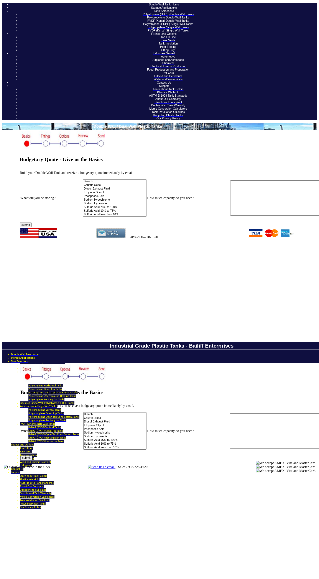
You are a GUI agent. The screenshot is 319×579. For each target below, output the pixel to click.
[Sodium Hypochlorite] (114, 200)
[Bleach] (114, 181)
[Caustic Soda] (114, 185)
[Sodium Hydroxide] (114, 203)
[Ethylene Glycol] (114, 192)
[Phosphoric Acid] (114, 196)
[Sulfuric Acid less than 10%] (114, 214)
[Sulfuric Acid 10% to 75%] (114, 211)
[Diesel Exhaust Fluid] (114, 189)
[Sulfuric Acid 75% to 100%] (114, 207)
